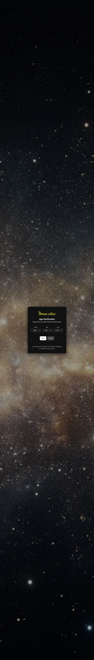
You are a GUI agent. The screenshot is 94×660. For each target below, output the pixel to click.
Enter (43, 338)
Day (47, 327)
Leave (51, 338)
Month (36, 327)
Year (58, 327)
